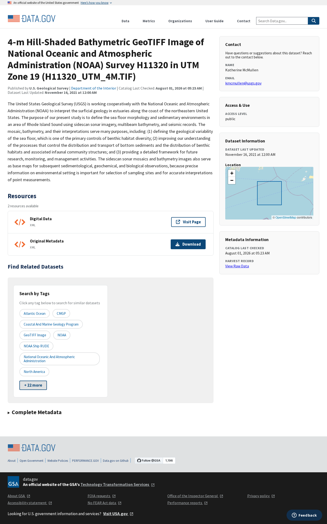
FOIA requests (99, 495)
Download (191, 244)
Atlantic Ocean (34, 313)
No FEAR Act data (102, 502)
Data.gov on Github (116, 461)
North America (34, 371)
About (12, 461)
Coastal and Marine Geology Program (51, 324)
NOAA (61, 335)
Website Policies (57, 461)
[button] (231, 173)
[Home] (32, 18)
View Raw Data (237, 266)
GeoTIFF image (35, 335)
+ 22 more (33, 385)
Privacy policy (258, 495)
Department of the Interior (93, 88)
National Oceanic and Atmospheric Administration (49, 359)
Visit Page (192, 222)
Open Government (31, 461)
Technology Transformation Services (115, 484)
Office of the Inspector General (193, 495)
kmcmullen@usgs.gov (243, 83)
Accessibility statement (27, 502)
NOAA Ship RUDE (36, 346)
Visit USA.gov (116, 513)
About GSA (17, 495)
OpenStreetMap (286, 217)
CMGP (61, 313)
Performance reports (185, 502)
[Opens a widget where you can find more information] (304, 516)
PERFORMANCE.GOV (85, 461)
